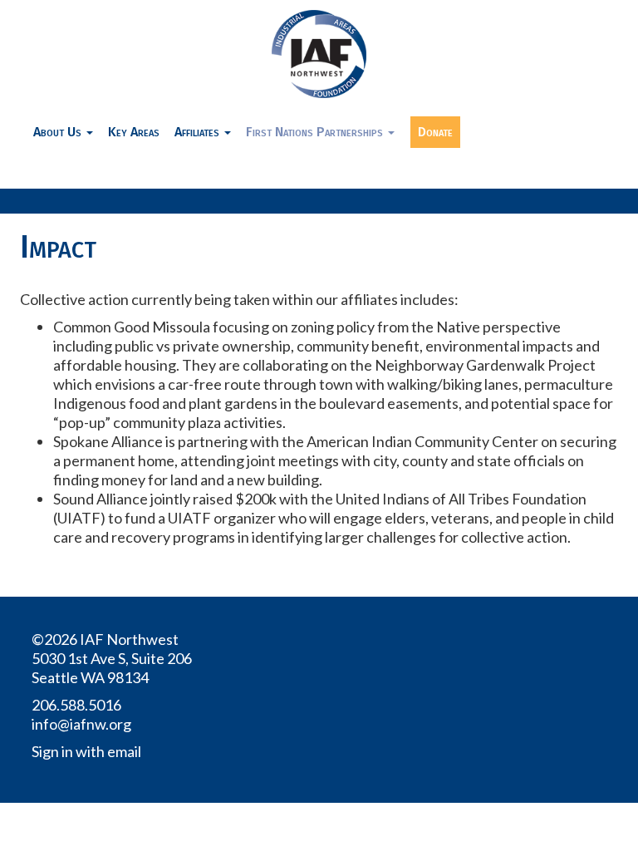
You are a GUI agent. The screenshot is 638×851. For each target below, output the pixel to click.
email (124, 751)
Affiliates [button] (198, 132)
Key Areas (134, 132)
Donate (435, 132)
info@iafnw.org (81, 724)
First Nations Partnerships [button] (316, 132)
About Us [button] (59, 132)
